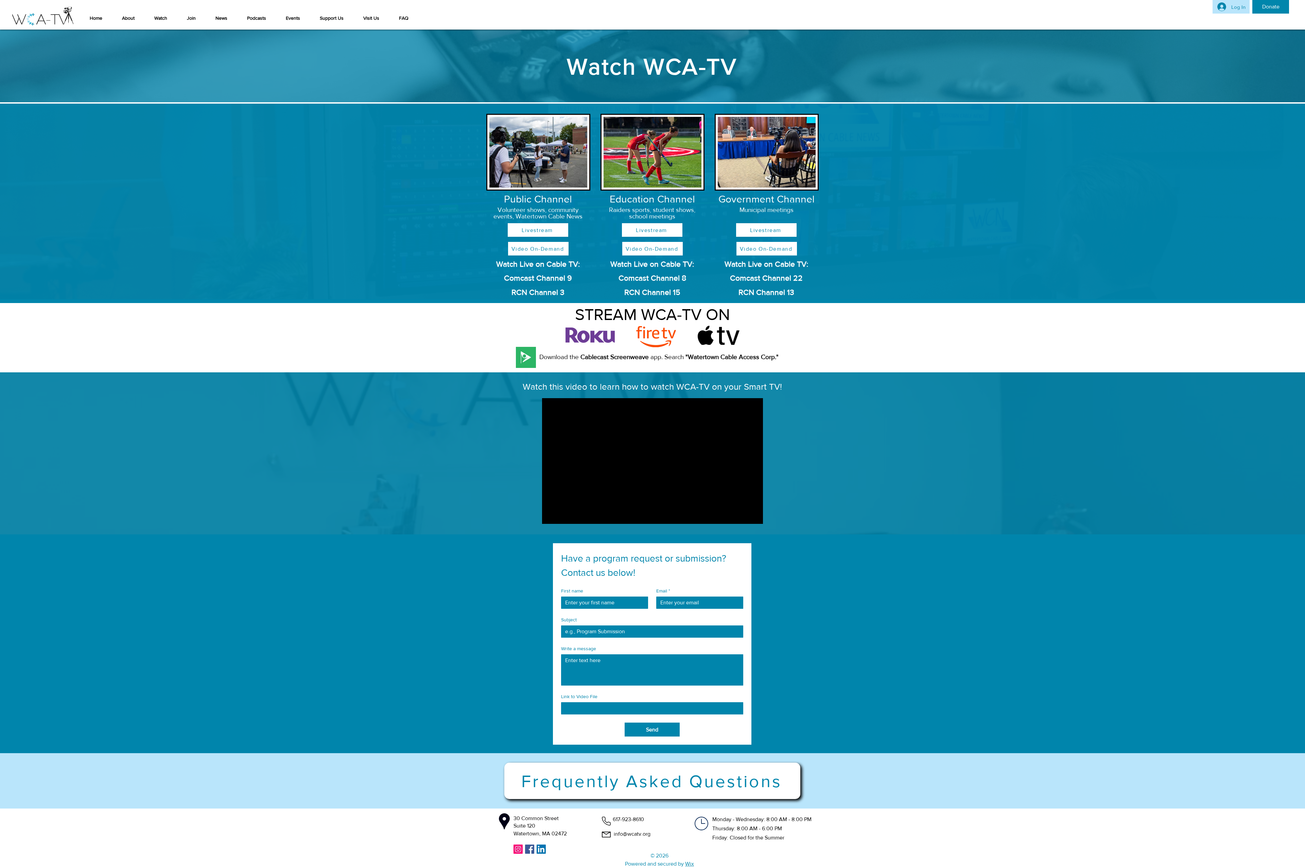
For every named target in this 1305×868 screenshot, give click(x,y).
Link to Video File (579, 696)
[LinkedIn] (541, 849)
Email (663, 591)
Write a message (578, 648)
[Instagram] (518, 849)
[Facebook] (529, 849)
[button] (128, 18)
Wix (689, 864)
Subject (569, 619)
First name (572, 591)
